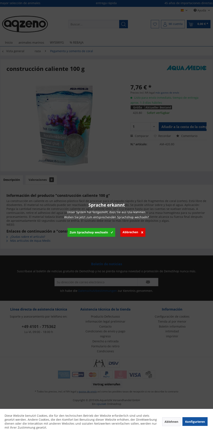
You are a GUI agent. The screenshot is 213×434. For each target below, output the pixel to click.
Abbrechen (130, 232)
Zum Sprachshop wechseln (89, 232)
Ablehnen (171, 422)
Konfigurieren (195, 422)
